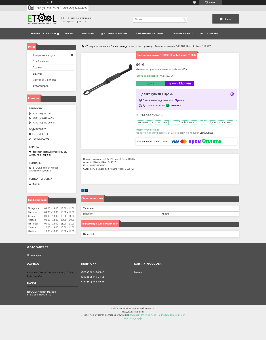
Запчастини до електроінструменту (132, 46)
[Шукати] (184, 19)
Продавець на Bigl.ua (133, 311)
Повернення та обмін (149, 33)
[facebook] (83, 191)
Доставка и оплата (44, 79)
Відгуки (37, 73)
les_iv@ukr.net (40, 134)
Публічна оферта (182, 33)
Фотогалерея (209, 33)
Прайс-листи (40, 61)
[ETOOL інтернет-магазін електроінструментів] (41, 19)
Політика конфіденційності (171, 315)
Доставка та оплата (114, 33)
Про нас (69, 33)
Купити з (173, 83)
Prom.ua (150, 308)
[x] (86, 191)
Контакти (88, 33)
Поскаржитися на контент (142, 315)
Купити (150, 83)
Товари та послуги (43, 33)
